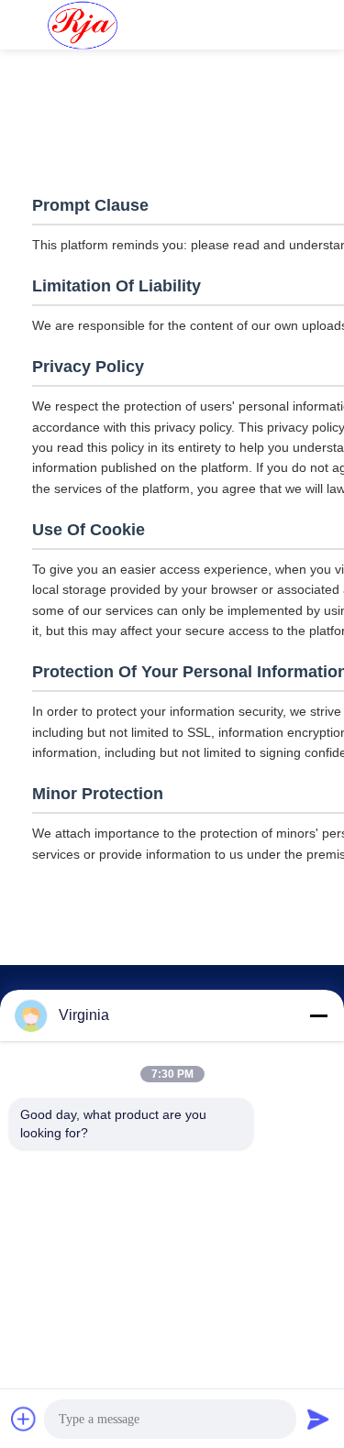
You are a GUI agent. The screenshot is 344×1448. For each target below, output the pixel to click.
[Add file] (24, 1419)
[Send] (318, 1419)
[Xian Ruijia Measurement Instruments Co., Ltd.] (82, 24)
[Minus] (318, 1015)
